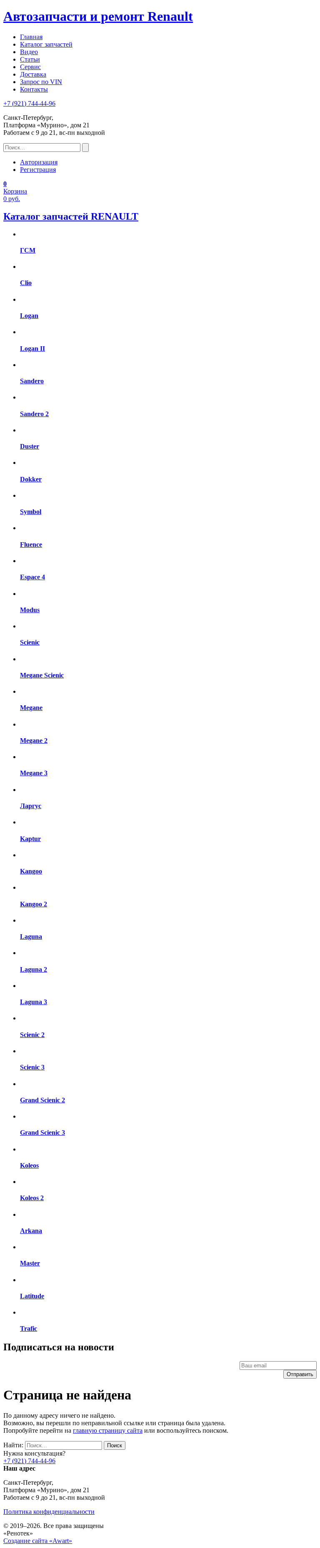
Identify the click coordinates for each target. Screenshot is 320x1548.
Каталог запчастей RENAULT (70, 216)
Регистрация (38, 169)
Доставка (33, 74)
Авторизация (39, 162)
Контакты (34, 89)
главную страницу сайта (107, 1430)
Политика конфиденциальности (49, 1511)
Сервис (30, 66)
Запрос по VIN (41, 81)
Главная (31, 36)
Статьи (30, 59)
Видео (29, 51)
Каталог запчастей (46, 44)
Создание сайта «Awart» (37, 1540)
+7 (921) (29, 103)
